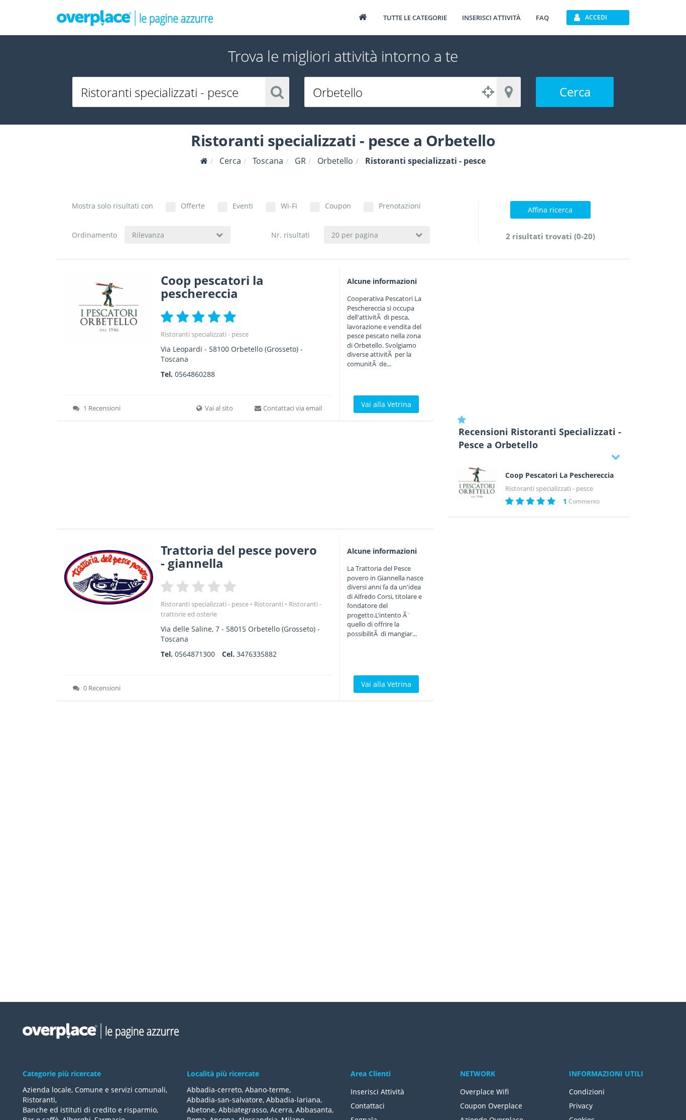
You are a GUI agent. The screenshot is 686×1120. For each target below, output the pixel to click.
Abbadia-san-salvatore (225, 1099)
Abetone (201, 1109)
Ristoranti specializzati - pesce (205, 334)
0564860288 (195, 374)
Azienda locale (47, 1089)
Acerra (281, 1109)
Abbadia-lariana (293, 1099)
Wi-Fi (289, 206)
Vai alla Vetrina (386, 404)
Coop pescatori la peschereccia (212, 286)
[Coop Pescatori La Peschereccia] (477, 482)
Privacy (581, 1105)
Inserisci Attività (377, 1091)
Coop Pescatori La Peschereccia (559, 475)
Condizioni (587, 1091)
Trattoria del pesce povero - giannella (239, 556)
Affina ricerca (550, 210)
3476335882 (257, 654)
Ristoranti (268, 603)
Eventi (243, 206)
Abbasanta (314, 1109)
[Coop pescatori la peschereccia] (108, 308)
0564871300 (195, 654)
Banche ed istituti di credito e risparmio (90, 1109)
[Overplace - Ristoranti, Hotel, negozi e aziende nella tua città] (135, 18)
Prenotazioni (400, 206)
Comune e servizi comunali (120, 1089)
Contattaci (368, 1105)
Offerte (193, 206)
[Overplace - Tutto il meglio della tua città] (363, 17)
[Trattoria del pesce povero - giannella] (108, 578)
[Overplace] (204, 161)
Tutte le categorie (415, 17)
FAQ (542, 17)
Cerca (575, 91)
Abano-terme (267, 1089)
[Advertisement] (245, 478)
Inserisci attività (491, 17)
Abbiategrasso (242, 1109)
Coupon (338, 206)
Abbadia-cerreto (214, 1089)
